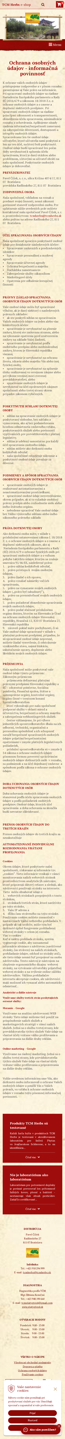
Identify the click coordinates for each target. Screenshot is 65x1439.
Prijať (33, 1413)
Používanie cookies (32, 1374)
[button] (59, 1426)
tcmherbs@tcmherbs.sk (45, 216)
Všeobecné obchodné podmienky (32, 1362)
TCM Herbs (16, 4)
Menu (56, 44)
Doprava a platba (32, 1366)
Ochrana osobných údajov (32, 1370)
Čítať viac (30, 1157)
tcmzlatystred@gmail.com (37, 1302)
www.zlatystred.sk (32, 1306)
